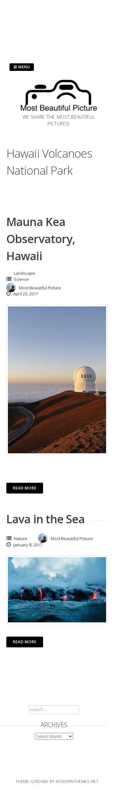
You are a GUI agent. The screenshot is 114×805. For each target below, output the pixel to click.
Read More (24, 488)
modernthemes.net (77, 781)
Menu (23, 67)
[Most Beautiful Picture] (58, 111)
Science (21, 279)
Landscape (24, 273)
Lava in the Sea (45, 519)
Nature (20, 538)
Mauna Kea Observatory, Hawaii (40, 239)
